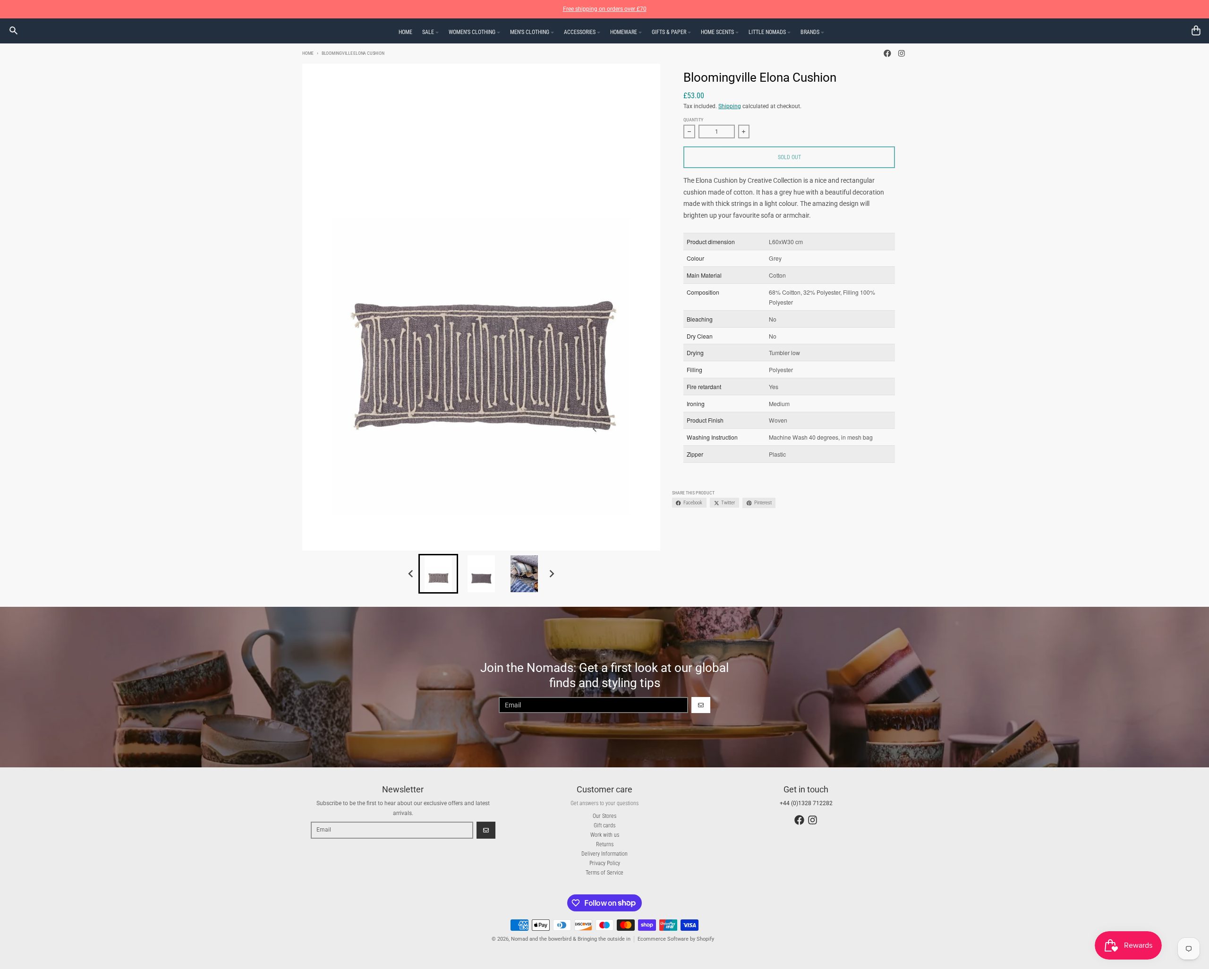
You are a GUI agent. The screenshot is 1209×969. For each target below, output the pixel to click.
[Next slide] (552, 573)
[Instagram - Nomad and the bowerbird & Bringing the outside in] (901, 53)
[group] (438, 574)
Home (308, 53)
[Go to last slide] (411, 573)
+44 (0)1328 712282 (806, 803)
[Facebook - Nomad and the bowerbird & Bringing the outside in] (887, 53)
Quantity (693, 119)
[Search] (13, 30)
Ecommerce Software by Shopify (676, 939)
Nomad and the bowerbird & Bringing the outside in (570, 939)
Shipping (729, 106)
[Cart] (1196, 30)
